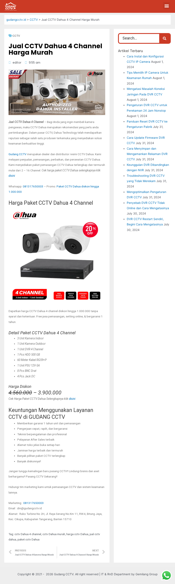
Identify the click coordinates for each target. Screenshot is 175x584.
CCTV (16, 35)
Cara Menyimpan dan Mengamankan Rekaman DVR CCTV (147, 154)
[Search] (164, 38)
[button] (166, 5)
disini (12, 175)
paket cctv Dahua (28, 539)
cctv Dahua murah (53, 534)
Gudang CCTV (17, 154)
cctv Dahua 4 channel (28, 534)
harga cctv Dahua (77, 534)
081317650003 (33, 186)
